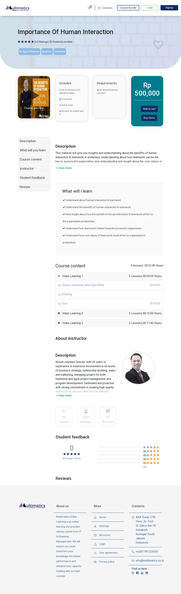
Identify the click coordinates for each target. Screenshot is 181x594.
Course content (31, 159)
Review (25, 187)
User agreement (108, 552)
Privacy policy (106, 561)
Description (28, 141)
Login (150, 7)
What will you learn (33, 150)
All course (104, 535)
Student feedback (32, 178)
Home (102, 517)
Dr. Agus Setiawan (29, 51)
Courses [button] (106, 8)
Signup (169, 7)
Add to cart (149, 108)
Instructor (27, 168)
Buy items (149, 117)
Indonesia (59, 51)
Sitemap (104, 526)
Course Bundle (128, 7)
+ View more (64, 168)
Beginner (47, 51)
